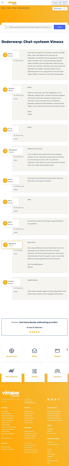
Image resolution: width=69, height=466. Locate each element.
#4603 (16, 232)
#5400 (15, 291)
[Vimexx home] (11, 2)
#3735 (15, 98)
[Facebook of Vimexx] (49, 399)
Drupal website (28, 422)
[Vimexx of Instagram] (59, 399)
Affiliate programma (52, 460)
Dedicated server (6, 438)
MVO (48, 463)
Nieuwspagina (51, 454)
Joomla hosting (5, 424)
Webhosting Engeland (7, 418)
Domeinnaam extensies (53, 418)
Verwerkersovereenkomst (31, 449)
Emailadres (50, 429)
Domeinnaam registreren (54, 411)
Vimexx (3, 8)
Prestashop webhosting (7, 429)
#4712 (15, 254)
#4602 (15, 211)
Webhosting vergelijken (7, 433)
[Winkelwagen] (66, 3)
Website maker (28, 415)
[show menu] (2, 2)
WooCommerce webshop (31, 433)
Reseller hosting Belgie (7, 449)
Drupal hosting (5, 431)
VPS (2, 436)
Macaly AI (50, 442)
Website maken (28, 411)
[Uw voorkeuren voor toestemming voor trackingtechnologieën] (67, 349)
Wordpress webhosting (7, 420)
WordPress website (29, 418)
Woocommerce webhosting (8, 427)
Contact (49, 449)
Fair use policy (28, 447)
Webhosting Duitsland (7, 415)
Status (49, 451)
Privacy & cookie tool (53, 444)
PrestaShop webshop (30, 435)
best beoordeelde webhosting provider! (38, 322)
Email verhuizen (51, 433)
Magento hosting (5, 422)
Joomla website (28, 420)
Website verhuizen (29, 413)
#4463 (16, 139)
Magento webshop (29, 431)
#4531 (15, 160)
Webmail (49, 431)
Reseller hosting (5, 447)
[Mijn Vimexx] (62, 3)
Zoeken (59, 27)
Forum (9, 8)
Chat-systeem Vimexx (24, 8)
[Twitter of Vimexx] (52, 399)
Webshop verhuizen (29, 438)
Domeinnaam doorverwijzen (54, 420)
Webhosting (4, 411)
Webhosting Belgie (6, 413)
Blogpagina (50, 456)
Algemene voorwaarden (30, 452)
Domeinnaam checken (53, 415)
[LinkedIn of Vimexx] (56, 399)
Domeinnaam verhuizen (53, 413)
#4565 (15, 189)
